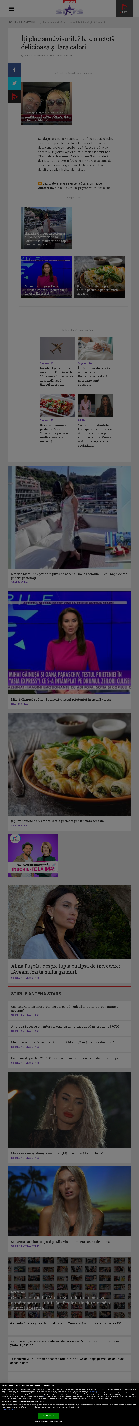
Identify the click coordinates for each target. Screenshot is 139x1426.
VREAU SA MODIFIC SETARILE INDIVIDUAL (48, 1421)
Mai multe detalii (94, 1391)
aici (44, 1396)
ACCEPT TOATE (48, 1415)
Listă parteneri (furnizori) (9, 1409)
